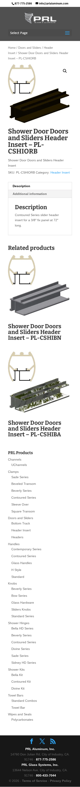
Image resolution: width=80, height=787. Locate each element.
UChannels (19, 465)
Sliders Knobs (21, 609)
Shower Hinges (18, 623)
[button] (65, 71)
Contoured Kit (21, 681)
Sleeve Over (20, 504)
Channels (14, 459)
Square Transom (23, 511)
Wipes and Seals (20, 714)
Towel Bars (15, 695)
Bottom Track (20, 523)
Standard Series (22, 616)
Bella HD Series (22, 628)
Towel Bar (18, 707)
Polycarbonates (22, 719)
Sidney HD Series (23, 662)
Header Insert (60, 172)
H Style (16, 570)
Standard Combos (24, 700)
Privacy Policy (60, 781)
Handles (14, 544)
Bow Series (19, 595)
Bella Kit (17, 675)
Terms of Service (34, 781)
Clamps (13, 471)
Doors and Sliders (29, 47)
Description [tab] (21, 186)
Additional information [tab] (30, 194)
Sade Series (19, 477)
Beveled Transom (23, 484)
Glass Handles (21, 563)
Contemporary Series (26, 549)
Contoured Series (23, 497)
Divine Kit (17, 688)
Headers (17, 537)
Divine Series (20, 649)
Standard (17, 577)
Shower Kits (16, 669)
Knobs (12, 583)
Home (12, 47)
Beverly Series (21, 490)
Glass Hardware (22, 602)
